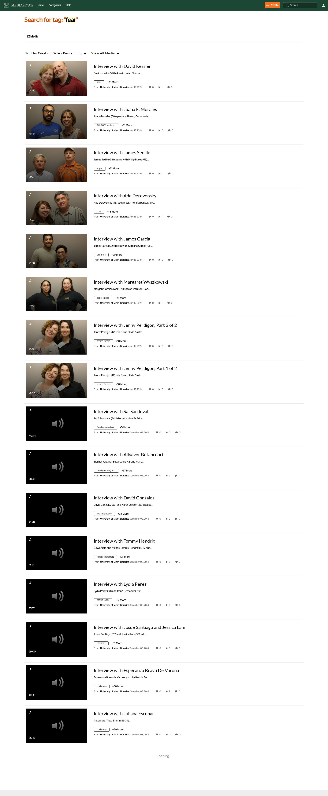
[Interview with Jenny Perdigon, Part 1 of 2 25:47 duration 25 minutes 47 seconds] (56, 380)
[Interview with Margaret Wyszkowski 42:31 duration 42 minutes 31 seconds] (56, 294)
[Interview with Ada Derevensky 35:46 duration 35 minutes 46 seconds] (56, 207)
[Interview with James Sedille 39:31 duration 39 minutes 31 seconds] (56, 164)
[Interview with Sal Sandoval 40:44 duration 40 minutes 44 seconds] (56, 423)
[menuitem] (40, 5)
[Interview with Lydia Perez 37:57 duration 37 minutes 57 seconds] (56, 596)
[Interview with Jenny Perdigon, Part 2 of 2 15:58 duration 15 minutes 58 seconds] (56, 337)
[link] (272, 5)
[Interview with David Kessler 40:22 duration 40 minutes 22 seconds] (56, 78)
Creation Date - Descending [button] (53, 53)
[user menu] (323, 5)
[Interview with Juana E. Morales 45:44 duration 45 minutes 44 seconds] (56, 121)
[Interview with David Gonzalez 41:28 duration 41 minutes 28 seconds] (56, 510)
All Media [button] (103, 53)
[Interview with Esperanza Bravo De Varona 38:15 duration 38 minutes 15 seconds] (56, 682)
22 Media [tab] (32, 36)
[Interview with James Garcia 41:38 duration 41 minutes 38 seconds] (56, 251)
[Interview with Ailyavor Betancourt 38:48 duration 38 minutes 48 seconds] (56, 466)
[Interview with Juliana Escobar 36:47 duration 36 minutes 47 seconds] (56, 725)
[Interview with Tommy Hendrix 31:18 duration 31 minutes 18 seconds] (56, 553)
